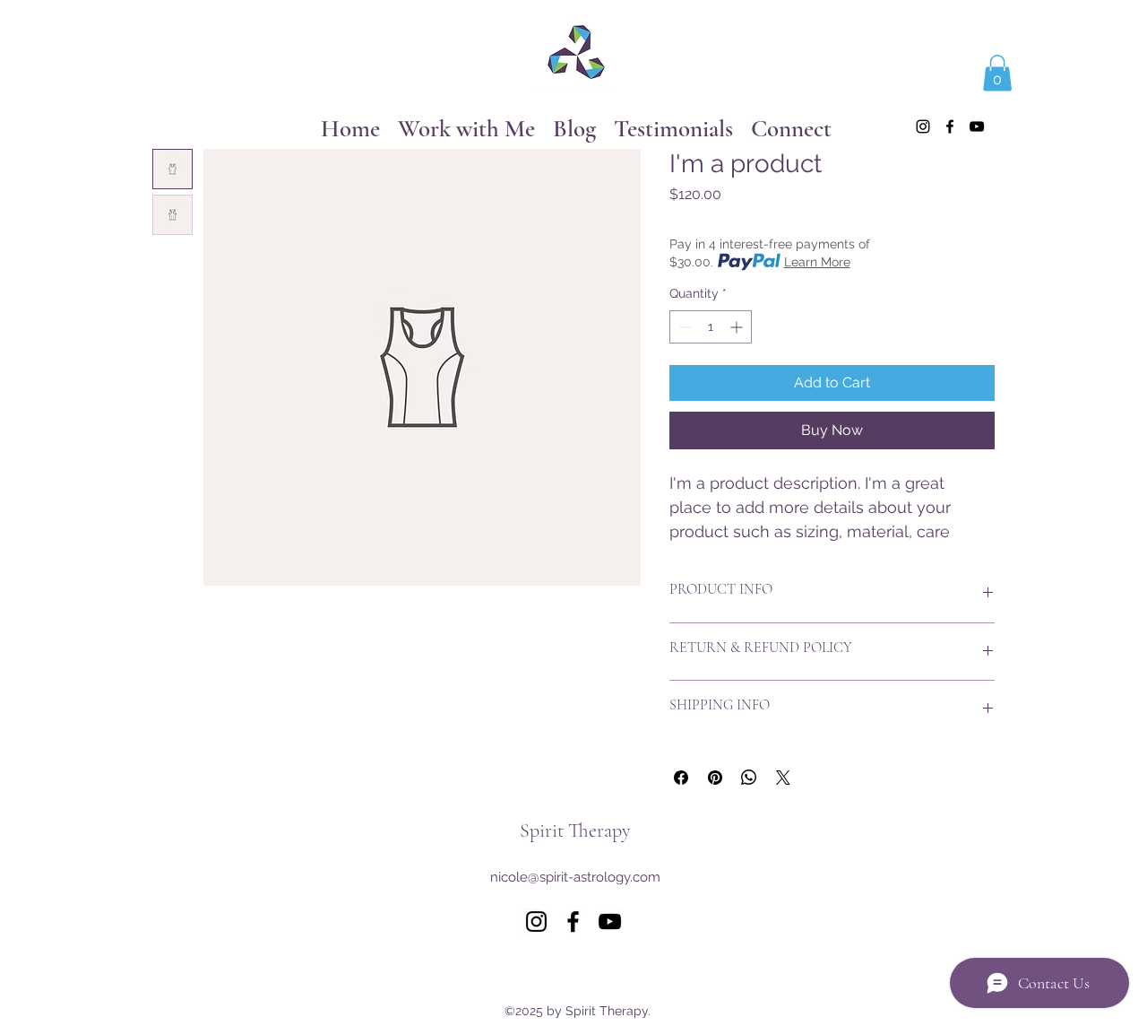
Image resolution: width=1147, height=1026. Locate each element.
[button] (997, 73)
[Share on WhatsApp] (749, 777)
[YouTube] (977, 126)
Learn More (817, 262)
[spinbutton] (710, 327)
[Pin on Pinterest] (715, 777)
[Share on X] (783, 777)
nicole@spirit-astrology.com (575, 877)
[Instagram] (923, 126)
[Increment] (738, 327)
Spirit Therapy (575, 830)
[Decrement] (683, 327)
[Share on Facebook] (681, 777)
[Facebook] (950, 126)
